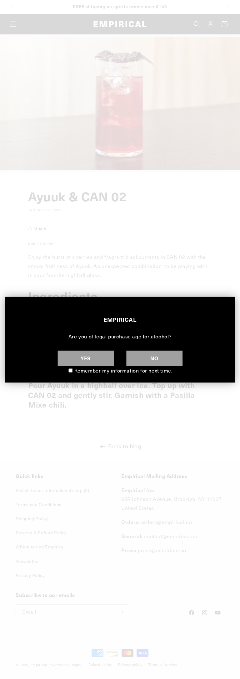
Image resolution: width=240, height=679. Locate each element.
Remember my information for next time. (123, 370)
